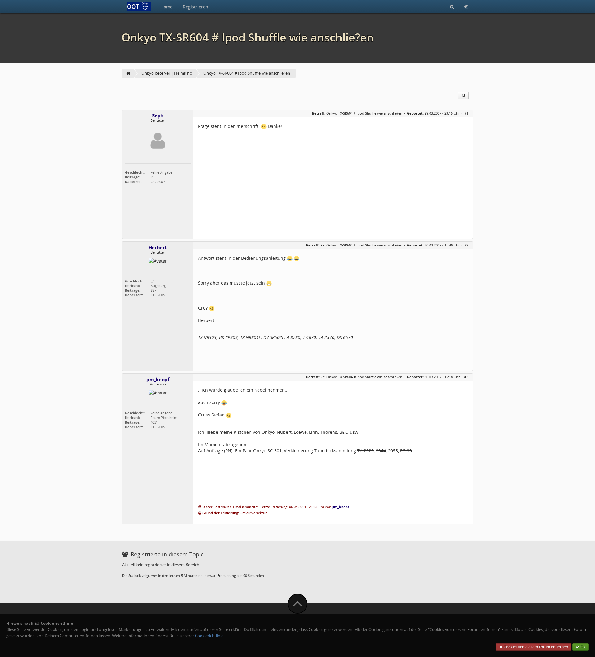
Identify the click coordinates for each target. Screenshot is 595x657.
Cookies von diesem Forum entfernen (535, 647)
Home (167, 7)
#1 (466, 113)
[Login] (466, 6)
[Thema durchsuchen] (463, 95)
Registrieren (195, 7)
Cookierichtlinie (209, 635)
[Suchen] (452, 6)
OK (582, 647)
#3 (466, 377)
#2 (466, 245)
